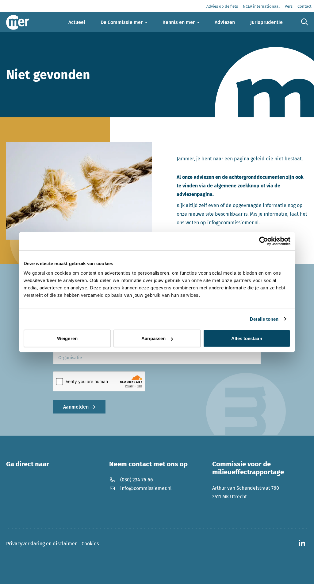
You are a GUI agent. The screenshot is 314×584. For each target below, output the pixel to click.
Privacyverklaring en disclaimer (41, 544)
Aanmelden (76, 407)
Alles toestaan (246, 338)
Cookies (90, 544)
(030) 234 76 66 (136, 480)
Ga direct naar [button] (27, 464)
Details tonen (264, 318)
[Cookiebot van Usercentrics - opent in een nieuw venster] (263, 240)
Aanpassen (153, 338)
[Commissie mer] (17, 22)
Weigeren (67, 338)
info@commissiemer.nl (233, 222)
